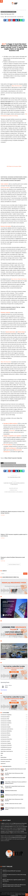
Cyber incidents (4, 184)
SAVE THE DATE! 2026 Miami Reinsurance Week (15, 777)
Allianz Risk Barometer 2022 (19, 464)
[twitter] (7, 20)
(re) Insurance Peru (5, 737)
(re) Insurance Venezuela (6, 745)
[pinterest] (14, 20)
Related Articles (13, 488)
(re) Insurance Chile (5, 718)
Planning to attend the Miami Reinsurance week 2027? (13, 558)
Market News (3, 757)
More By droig (13, 490)
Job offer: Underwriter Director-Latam (13, 803)
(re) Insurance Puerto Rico (6, 739)
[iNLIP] (14, 2)
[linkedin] (16, 20)
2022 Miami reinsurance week (7, 464)
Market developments (11, 448)
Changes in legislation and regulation (12, 435)
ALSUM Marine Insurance (6, 747)
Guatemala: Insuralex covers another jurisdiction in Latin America (14, 483)
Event (6, 687)
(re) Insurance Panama (5, 735)
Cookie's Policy (18, 894)
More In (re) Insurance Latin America (13, 491)
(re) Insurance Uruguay (6, 743)
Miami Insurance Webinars (20, 466)
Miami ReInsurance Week (6, 759)
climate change (21, 331)
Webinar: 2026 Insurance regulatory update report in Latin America (14, 535)
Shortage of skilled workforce (10, 423)
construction (11, 430)
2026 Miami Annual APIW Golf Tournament (14, 794)
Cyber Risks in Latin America (7, 751)
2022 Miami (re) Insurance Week (14, 166)
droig (3, 16)
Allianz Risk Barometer (17, 85)
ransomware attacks (5, 187)
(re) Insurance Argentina (6, 714)
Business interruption (6, 226)
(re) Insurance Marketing (6, 731)
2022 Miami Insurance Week (9, 463)
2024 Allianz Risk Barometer (11, 790)
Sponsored (3, 763)
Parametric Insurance (5, 761)
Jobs (1, 755)
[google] (9, 20)
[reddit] (12, 20)
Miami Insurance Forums (9, 466)
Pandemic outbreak (5, 312)
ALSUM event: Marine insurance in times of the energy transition (12, 512)
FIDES (2, 753)
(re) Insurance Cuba (5, 724)
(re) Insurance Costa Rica (6, 722)
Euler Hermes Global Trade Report (19, 279)
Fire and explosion (7, 444)
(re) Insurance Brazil (5, 716)
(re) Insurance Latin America (8, 11)
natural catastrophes (11, 331)
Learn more (3, 659)
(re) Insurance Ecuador (6, 727)
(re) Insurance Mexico (5, 733)
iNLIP (4, 44)
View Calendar (4, 690)
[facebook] (5, 20)
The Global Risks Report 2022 (14, 476)
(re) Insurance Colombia (6, 720)
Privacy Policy (24, 894)
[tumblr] (18, 20)
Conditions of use (14, 895)
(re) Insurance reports (5, 741)
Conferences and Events (6, 749)
